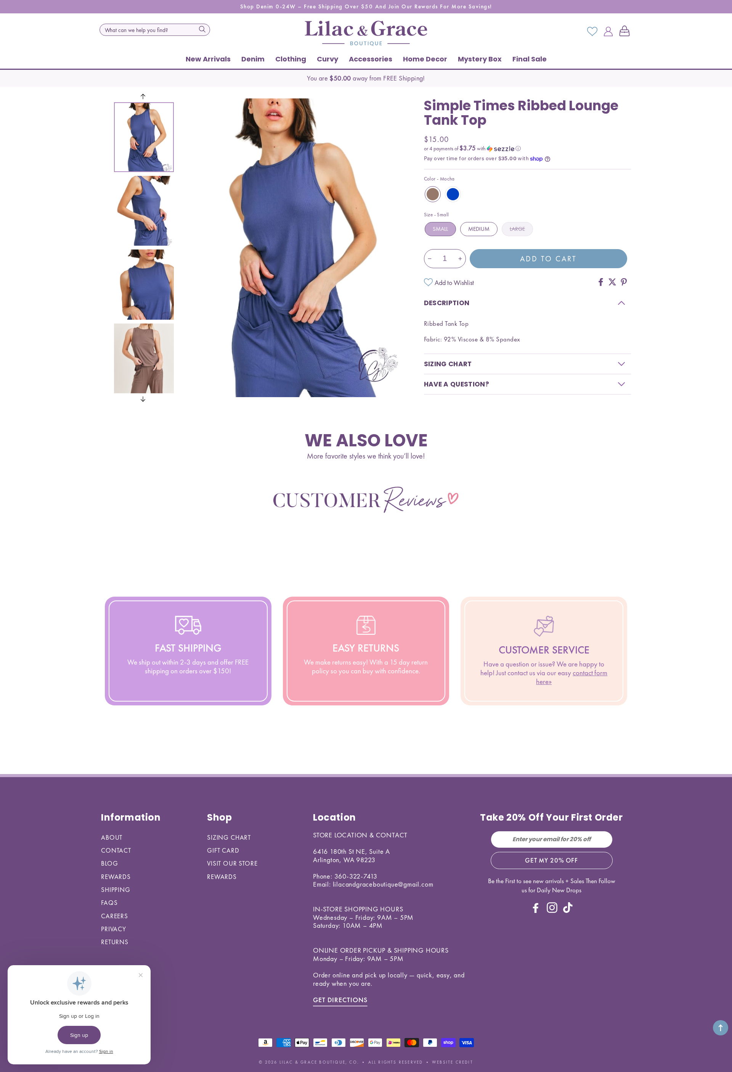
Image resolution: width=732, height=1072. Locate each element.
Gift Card (223, 850)
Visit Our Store (232, 863)
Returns (114, 942)
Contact (116, 850)
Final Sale (529, 59)
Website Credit (452, 1062)
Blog (109, 863)
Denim (253, 59)
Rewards (116, 876)
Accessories (370, 59)
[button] (626, 32)
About (111, 837)
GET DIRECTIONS (340, 999)
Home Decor (425, 59)
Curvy (327, 59)
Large (517, 229)
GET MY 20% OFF (551, 860)
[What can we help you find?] (202, 29)
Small (440, 229)
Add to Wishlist (454, 282)
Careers (114, 916)
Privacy (113, 929)
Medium (479, 229)
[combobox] (155, 30)
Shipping (115, 889)
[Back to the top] (720, 1027)
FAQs (109, 902)
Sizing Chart (229, 837)
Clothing (290, 59)
